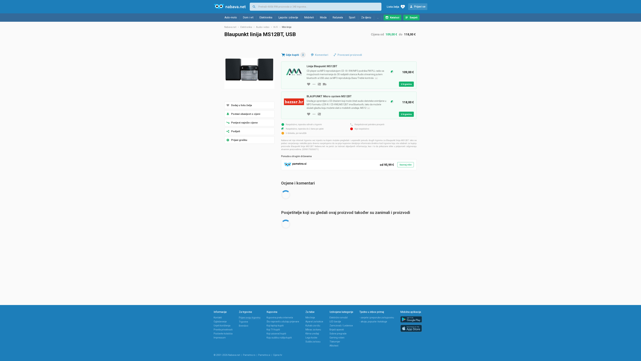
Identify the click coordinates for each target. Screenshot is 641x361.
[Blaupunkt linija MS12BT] (249, 73)
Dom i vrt (248, 17)
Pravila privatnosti (223, 329)
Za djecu (366, 17)
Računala (338, 17)
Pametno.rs (249, 355)
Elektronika (265, 17)
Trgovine (243, 321)
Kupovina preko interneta (280, 317)
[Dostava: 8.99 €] (325, 84)
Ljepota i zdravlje (288, 17)
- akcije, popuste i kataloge (373, 321)
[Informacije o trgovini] (314, 84)
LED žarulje (335, 321)
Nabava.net (230, 27)
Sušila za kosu (312, 341)
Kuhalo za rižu (312, 325)
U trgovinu (406, 84)
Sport (352, 17)
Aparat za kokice (314, 321)
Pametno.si (264, 355)
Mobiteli (309, 17)
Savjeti (413, 17)
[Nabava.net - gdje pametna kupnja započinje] (230, 6)
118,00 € (410, 34)
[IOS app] (411, 328)
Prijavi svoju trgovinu (249, 317)
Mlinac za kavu (313, 329)
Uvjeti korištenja (222, 325)
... (378, 17)
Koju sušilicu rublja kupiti (279, 337)
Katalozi (394, 17)
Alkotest (334, 345)
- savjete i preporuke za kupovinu (376, 317)
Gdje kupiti (295, 54)
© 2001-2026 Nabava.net (227, 355)
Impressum (220, 337)
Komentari (321, 54)
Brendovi (243, 325)
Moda (323, 17)
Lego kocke (311, 337)
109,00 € (391, 34)
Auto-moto (231, 17)
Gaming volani (337, 337)
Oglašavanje (220, 321)
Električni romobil (339, 317)
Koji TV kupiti (273, 329)
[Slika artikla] (319, 84)
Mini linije (286, 27)
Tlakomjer (335, 341)
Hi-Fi (275, 27)
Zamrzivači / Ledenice (341, 325)
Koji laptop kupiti (275, 325)
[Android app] (411, 319)
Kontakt (218, 317)
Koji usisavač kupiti (276, 333)
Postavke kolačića (223, 333)
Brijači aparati (337, 329)
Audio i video (262, 27)
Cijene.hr (277, 355)
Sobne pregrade (338, 333)
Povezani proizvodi (350, 54)
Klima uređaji (312, 333)
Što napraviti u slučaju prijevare (283, 321)
